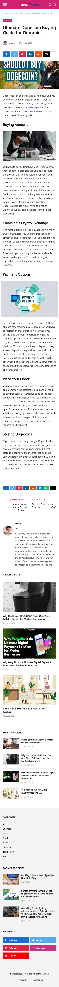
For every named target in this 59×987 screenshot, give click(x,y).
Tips (5, 856)
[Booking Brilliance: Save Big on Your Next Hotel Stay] (11, 879)
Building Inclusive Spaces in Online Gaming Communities (37, 741)
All (4, 824)
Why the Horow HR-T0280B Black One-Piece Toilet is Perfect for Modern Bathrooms (26, 618)
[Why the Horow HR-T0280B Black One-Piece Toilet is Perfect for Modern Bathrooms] (29, 597)
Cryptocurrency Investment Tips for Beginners (18, 507)
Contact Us (38, 980)
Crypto (7, 21)
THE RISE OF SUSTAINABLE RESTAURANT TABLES (25, 710)
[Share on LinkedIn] (30, 54)
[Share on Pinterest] (22, 54)
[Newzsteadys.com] (29, 5)
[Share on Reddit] (38, 54)
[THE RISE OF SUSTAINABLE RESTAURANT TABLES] (29, 690)
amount (32, 178)
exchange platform (44, 323)
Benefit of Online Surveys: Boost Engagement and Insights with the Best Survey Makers (37, 893)
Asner (13, 43)
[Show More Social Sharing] (53, 54)
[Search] (54, 4)
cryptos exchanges (29, 107)
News (5, 842)
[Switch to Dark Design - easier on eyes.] (50, 4)
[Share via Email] (46, 54)
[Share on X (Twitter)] (14, 54)
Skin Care (7, 847)
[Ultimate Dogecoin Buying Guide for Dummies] (29, 75)
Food (5, 838)
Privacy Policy (24, 980)
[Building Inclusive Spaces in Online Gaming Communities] (11, 743)
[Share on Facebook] (6, 54)
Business (7, 828)
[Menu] (5, 4)
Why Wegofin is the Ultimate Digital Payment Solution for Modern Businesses (27, 664)
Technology (8, 851)
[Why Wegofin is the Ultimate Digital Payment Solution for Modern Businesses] (29, 643)
